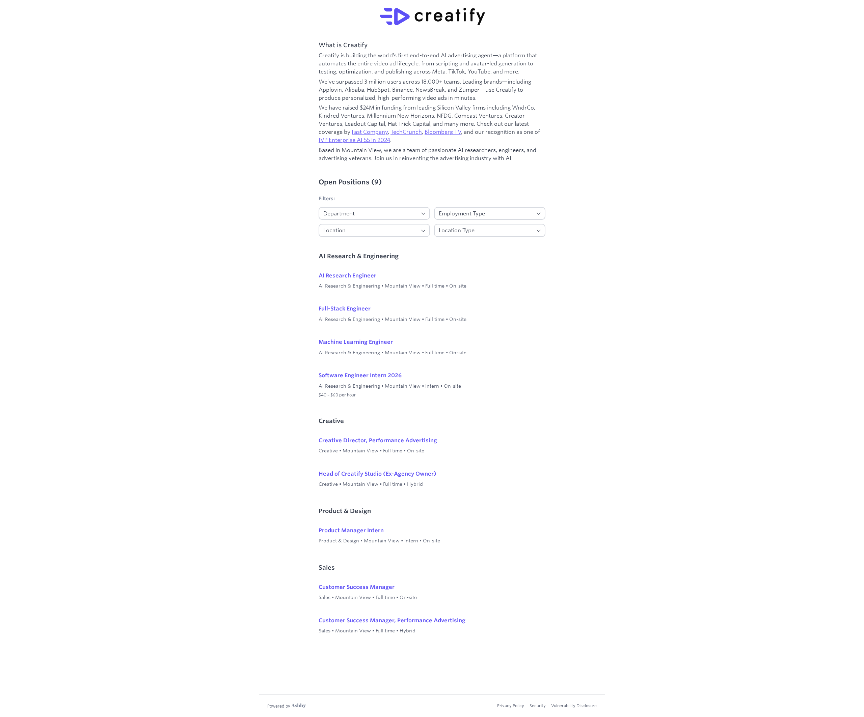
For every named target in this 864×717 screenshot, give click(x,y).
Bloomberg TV (443, 131)
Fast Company (370, 131)
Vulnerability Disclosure (574, 705)
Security (538, 705)
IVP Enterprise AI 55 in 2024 (354, 139)
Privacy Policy (510, 705)
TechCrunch (406, 131)
